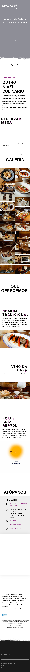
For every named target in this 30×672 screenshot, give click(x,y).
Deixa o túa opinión (16, 528)
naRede (9, 657)
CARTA (16, 663)
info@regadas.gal (15, 524)
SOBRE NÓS (13, 662)
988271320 (14, 521)
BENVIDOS (4, 662)
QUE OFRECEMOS (6, 663)
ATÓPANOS (4, 665)
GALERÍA (22, 662)
